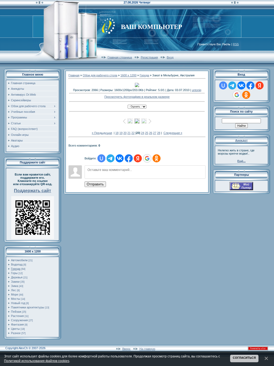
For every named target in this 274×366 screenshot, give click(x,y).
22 (133, 133)
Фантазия (17, 324)
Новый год (18, 303)
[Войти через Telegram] (110, 158)
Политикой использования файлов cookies (36, 361)
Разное (16, 333)
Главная (73, 75)
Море (14, 294)
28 (158, 133)
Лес (13, 290)
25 (146, 133)
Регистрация (149, 57)
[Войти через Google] (147, 158)
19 (121, 133)
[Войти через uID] (101, 158)
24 (142, 133)
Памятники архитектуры (27, 307)
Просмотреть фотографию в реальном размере (137, 96)
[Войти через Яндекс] (138, 158)
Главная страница (120, 57)
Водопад (16, 264)
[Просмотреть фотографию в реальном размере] (137, 85)
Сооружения (19, 320)
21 (129, 133)
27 (154, 133)
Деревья (16, 277)
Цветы (15, 328)
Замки (15, 281)
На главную (147, 348)
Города (15, 268)
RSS (236, 44)
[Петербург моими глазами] (241, 189)
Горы (14, 273)
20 (125, 133)
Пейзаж (16, 311)
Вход (170, 57)
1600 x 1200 (128, 75)
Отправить (95, 184)
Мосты (15, 298)
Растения (17, 316)
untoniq (196, 90)
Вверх (126, 348)
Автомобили (19, 260)
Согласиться (244, 357)
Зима (14, 285)
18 (117, 133)
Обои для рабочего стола (100, 75)
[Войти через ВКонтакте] (120, 158)
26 (150, 133)
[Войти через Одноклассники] (157, 158)
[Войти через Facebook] (129, 158)
